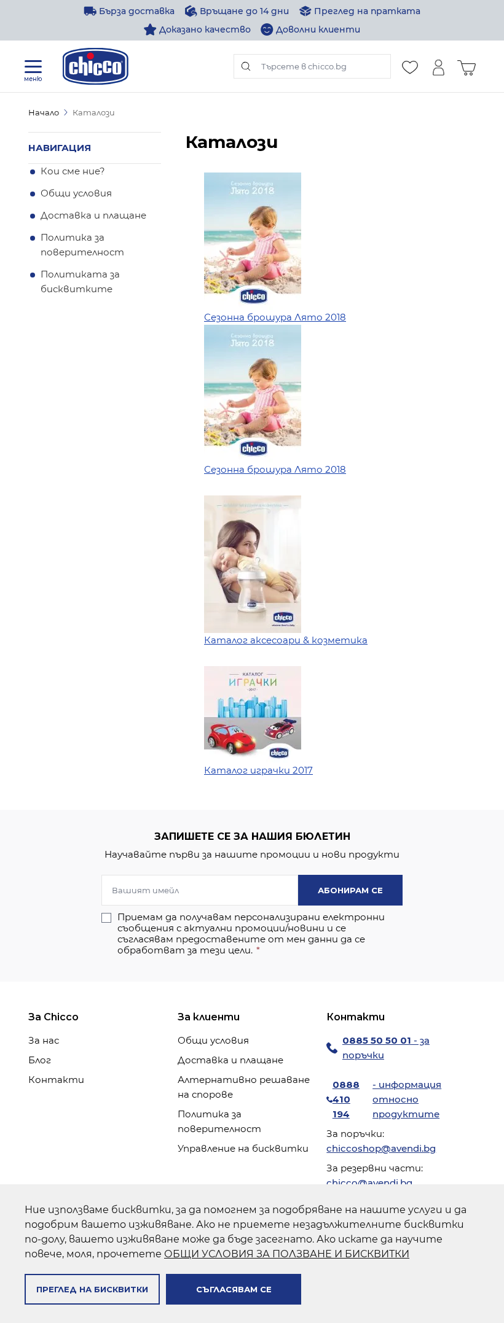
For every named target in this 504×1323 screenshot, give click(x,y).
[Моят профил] (438, 66)
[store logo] (95, 66)
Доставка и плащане (93, 215)
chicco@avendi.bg (369, 1183)
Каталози (94, 112)
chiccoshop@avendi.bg (381, 1148)
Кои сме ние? (73, 171)
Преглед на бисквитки (92, 1289)
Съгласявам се (234, 1289)
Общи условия (76, 193)
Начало (43, 112)
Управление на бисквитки (243, 1148)
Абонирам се (350, 890)
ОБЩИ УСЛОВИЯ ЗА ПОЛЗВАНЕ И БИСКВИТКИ (286, 1254)
